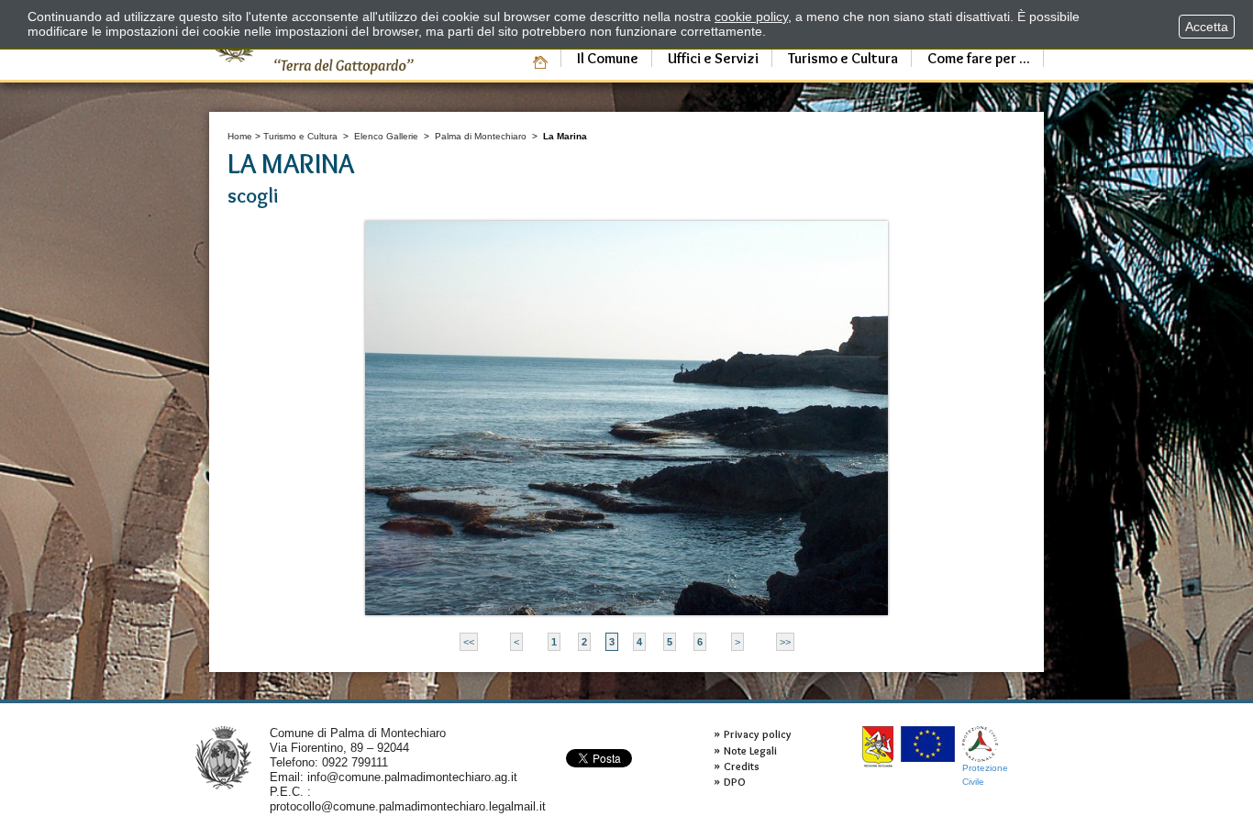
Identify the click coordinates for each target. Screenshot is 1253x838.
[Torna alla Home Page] (223, 757)
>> (785, 641)
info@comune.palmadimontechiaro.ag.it (412, 777)
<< (468, 641)
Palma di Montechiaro (481, 136)
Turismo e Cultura (300, 136)
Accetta (1206, 26)
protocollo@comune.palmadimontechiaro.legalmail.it (408, 806)
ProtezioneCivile (985, 774)
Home (239, 136)
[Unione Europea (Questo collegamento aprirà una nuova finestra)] (928, 744)
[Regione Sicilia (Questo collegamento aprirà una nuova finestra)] (877, 746)
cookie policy (751, 16)
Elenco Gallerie (386, 136)
